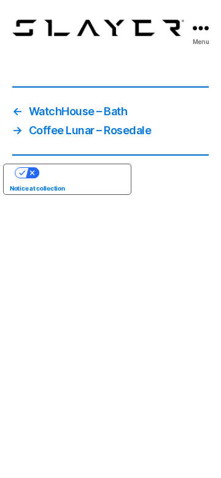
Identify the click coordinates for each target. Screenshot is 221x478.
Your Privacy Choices (79, 172)
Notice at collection (37, 188)
